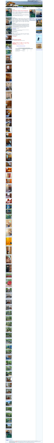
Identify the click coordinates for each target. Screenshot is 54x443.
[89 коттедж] (9, 12)
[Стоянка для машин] (9, 313)
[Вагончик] (9, 374)
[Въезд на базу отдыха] (9, 409)
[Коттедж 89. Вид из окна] (9, 363)
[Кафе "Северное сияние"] (9, 290)
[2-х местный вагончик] (9, 379)
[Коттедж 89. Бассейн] (9, 357)
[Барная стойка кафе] (9, 302)
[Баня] (9, 223)
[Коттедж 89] (9, 420)
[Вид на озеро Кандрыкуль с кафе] (9, 426)
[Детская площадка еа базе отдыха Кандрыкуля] (9, 335)
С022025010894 (14, 28)
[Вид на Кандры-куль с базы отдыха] (9, 403)
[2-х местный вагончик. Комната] (9, 391)
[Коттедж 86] (9, 122)
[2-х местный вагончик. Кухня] (9, 385)
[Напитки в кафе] (9, 307)
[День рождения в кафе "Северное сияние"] (9, 296)
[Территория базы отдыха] (9, 318)
